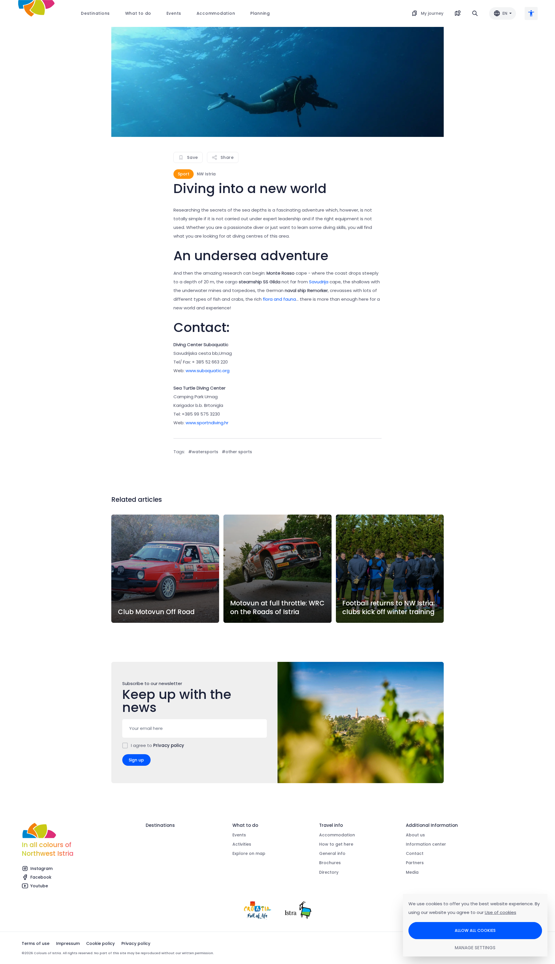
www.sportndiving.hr (207, 423)
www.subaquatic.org (208, 371)
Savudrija (318, 282)
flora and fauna (279, 299)
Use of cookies (500, 912)
